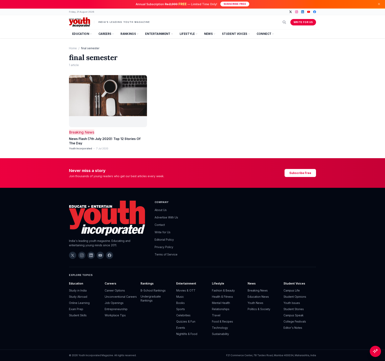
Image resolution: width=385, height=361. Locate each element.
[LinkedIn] (302, 11)
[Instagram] (296, 11)
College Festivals (295, 321)
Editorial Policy (164, 239)
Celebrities (183, 315)
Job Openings (114, 303)
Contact (160, 224)
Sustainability (220, 334)
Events (180, 327)
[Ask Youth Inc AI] (375, 351)
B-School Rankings (153, 290)
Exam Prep (76, 309)
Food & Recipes (222, 321)
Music (180, 296)
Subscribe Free (235, 3)
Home (73, 48)
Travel (216, 315)
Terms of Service (166, 254)
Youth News (255, 303)
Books (180, 303)
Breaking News (81, 132)
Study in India (78, 290)
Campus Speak (294, 315)
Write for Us (303, 22)
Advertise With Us (166, 217)
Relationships (220, 309)
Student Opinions (295, 296)
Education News (258, 296)
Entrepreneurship (116, 309)
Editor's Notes (293, 327)
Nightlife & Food (186, 334)
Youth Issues (292, 303)
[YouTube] (308, 11)
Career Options (115, 290)
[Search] (284, 22)
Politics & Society (259, 309)
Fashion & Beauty (223, 290)
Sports (180, 309)
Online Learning (79, 303)
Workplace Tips (115, 315)
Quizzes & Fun (185, 321)
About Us (161, 210)
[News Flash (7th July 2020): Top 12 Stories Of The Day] (108, 101)
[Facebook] (314, 11)
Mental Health (221, 303)
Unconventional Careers (121, 296)
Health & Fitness (222, 296)
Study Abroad (78, 296)
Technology (220, 327)
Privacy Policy (164, 247)
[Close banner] (379, 4)
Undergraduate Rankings (151, 298)
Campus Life (292, 290)
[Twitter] (290, 11)
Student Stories (294, 309)
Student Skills (78, 315)
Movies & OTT (186, 290)
